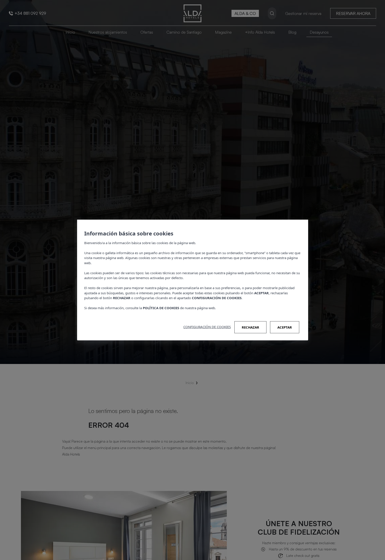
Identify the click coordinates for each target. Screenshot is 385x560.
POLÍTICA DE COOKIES (161, 308)
